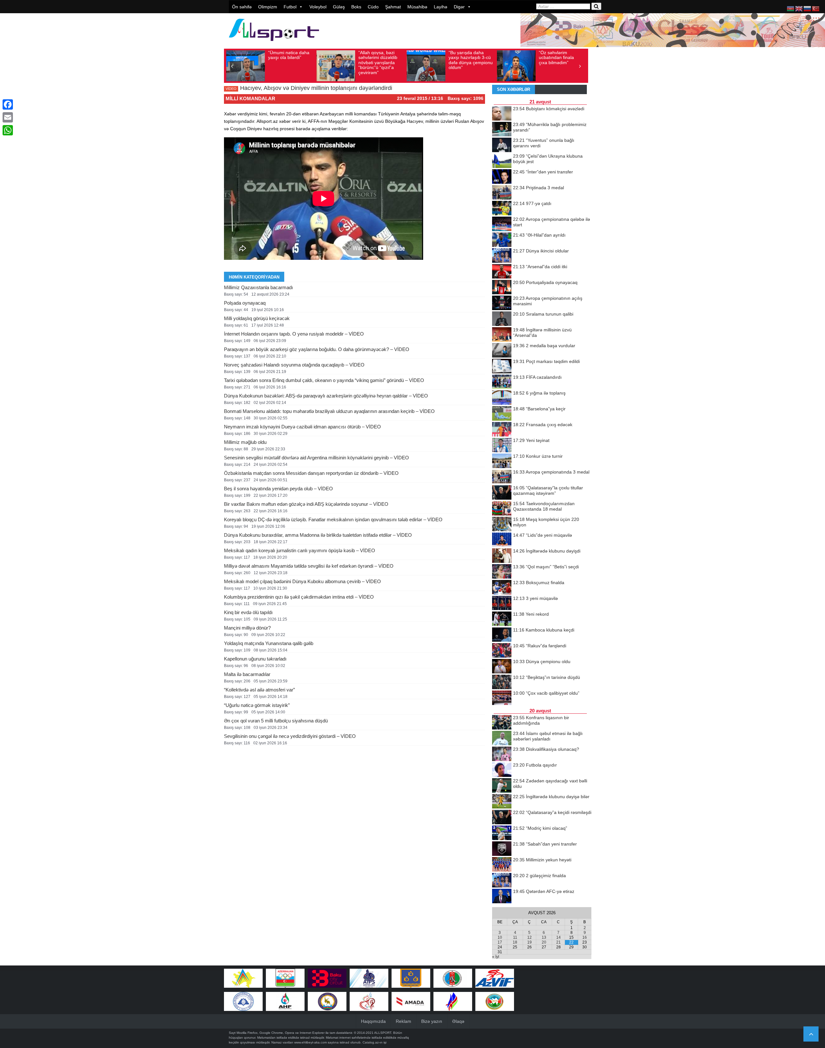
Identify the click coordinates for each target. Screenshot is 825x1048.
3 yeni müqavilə (535, 598)
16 (584, 937)
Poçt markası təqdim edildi (546, 361)
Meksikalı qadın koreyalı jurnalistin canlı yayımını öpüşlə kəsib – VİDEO (299, 550)
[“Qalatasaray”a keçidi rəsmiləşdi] (501, 817)
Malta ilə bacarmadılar (247, 674)
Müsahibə (417, 6)
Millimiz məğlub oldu (245, 442)
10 (500, 937)
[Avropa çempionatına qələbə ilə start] (501, 224)
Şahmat (393, 6)
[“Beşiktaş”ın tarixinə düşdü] (501, 682)
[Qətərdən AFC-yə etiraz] (501, 896)
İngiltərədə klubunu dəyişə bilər (551, 796)
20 (544, 942)
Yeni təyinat (531, 440)
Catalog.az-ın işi (374, 1042)
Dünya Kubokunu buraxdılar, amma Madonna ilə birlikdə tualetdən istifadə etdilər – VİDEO (318, 535)
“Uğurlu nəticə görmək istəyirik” (257, 705)
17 (500, 942)
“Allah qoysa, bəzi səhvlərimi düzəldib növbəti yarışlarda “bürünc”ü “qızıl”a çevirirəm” (377, 62)
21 (558, 942)
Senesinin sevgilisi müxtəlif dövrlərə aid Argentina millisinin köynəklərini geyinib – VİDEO (316, 457)
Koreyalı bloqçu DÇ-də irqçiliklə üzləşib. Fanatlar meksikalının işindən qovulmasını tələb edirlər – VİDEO (333, 519)
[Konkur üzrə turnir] (501, 461)
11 (515, 937)
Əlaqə (458, 1021)
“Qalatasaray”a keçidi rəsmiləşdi (552, 812)
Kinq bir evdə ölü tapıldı (248, 612)
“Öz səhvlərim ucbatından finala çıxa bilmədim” (556, 57)
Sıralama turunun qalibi (543, 314)
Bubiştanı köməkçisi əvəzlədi (548, 108)
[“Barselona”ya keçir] (501, 414)
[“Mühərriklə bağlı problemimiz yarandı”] (501, 129)
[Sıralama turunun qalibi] (501, 319)
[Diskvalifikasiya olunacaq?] (501, 754)
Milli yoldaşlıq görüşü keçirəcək (257, 318)
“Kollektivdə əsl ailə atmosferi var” (259, 689)
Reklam (403, 1021)
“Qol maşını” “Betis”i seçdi (546, 566)
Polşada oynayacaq (245, 303)
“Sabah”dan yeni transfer (545, 844)
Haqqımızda (373, 1021)
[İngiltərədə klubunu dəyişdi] (501, 556)
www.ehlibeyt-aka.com (310, 1042)
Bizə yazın (431, 1021)
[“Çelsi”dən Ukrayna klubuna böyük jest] (501, 161)
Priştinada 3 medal (538, 187)
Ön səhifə (242, 6)
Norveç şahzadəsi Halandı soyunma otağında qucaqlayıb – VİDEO (294, 364)
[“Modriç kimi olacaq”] (501, 833)
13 (544, 937)
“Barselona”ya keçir (539, 408)
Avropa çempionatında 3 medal (551, 472)
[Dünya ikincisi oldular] (501, 256)
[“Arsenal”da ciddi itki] (501, 271)
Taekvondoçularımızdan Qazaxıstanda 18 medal (544, 506)
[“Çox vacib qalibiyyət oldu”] (501, 698)
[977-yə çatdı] (501, 208)
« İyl (495, 957)
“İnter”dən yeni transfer (543, 171)
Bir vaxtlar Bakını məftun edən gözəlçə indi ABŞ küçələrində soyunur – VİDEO (306, 504)
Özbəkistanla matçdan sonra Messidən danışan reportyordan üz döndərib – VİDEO (311, 473)
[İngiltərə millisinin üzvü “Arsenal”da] (501, 335)
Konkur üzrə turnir (538, 456)
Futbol (290, 6)
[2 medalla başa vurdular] (501, 350)
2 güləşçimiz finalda (539, 875)
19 (529, 942)
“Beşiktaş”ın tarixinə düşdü (546, 677)
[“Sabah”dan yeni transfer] (501, 849)
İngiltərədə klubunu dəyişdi (546, 550)
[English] (799, 8)
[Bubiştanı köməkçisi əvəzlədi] (501, 114)
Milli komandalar (250, 98)
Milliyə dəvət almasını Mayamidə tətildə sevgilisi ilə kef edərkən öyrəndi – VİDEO (308, 566)
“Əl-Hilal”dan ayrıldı (539, 235)
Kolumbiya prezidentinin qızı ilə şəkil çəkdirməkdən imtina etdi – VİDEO (299, 597)
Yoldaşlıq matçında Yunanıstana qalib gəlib (268, 643)
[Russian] (807, 8)
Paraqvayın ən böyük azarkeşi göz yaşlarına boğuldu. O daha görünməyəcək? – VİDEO (316, 349)
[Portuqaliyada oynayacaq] (501, 287)
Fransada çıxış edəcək (542, 424)
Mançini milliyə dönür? (247, 628)
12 (529, 937)
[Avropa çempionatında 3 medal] (501, 477)
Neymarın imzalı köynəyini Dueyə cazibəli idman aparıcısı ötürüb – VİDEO (302, 426)
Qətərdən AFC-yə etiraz (543, 891)
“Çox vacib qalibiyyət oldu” (546, 693)
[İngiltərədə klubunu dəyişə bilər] (501, 801)
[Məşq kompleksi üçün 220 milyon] (501, 524)
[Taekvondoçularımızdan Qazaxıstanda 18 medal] (501, 508)
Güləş (339, 6)
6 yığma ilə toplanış (539, 393)
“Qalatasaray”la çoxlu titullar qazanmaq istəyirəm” (548, 490)
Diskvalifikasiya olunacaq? (546, 749)
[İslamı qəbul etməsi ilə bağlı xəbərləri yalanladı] (501, 738)
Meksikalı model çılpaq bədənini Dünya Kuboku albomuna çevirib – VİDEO (302, 581)
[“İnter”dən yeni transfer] (501, 177)
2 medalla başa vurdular (544, 345)
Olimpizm (267, 6)
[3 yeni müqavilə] (501, 603)
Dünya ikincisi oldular (541, 250)
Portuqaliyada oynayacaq (545, 282)
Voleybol (317, 6)
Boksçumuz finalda (538, 582)
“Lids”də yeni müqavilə (542, 535)
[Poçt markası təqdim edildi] (501, 366)
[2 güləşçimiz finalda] (501, 880)
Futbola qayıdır (535, 765)
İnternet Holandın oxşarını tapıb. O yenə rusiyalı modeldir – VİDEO (294, 334)
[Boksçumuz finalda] (501, 587)
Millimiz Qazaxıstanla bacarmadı (258, 287)
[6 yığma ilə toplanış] (501, 398)
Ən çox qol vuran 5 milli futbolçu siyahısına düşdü (276, 720)
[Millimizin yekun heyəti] (501, 865)
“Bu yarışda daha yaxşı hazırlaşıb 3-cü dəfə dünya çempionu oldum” (471, 60)
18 (515, 942)
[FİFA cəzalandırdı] (501, 382)
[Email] (7, 117)
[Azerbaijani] (791, 8)
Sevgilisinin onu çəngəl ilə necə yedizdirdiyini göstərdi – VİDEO (290, 736)
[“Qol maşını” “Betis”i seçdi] (501, 572)
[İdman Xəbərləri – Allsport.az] (274, 44)
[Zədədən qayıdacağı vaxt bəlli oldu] (501, 786)
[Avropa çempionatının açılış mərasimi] (501, 303)
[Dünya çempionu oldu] (501, 666)
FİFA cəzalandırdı (537, 377)
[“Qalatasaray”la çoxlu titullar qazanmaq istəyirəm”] (501, 493)
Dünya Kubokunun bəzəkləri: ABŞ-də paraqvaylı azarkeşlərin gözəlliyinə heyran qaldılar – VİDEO (326, 395)
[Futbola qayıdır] (501, 770)
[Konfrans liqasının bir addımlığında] (501, 722)
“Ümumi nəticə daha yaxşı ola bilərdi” (288, 55)
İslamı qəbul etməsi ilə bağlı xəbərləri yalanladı (548, 736)
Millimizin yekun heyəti (542, 859)
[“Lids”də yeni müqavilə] (501, 540)
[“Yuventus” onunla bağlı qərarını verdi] (501, 145)
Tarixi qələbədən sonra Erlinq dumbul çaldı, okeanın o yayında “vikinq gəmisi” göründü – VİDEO (324, 380)
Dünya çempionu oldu (541, 661)
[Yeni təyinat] (501, 445)
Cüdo (373, 6)
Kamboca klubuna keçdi (543, 629)
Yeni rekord (531, 614)
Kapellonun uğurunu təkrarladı (255, 658)
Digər (459, 6)
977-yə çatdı (532, 203)
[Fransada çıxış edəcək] (501, 429)
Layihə (440, 6)
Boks (356, 6)
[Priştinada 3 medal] (501, 193)
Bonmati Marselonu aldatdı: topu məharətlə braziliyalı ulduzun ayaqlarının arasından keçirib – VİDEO (329, 411)
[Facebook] (7, 104)
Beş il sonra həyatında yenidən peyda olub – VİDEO (278, 488)
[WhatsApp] (7, 130)
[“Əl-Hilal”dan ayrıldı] (501, 240)
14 (558, 937)
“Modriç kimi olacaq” (540, 828)
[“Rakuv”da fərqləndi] (501, 651)
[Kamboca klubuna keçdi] (501, 635)
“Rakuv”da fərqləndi (539, 645)
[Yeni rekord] (501, 619)
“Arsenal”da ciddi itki (540, 266)
